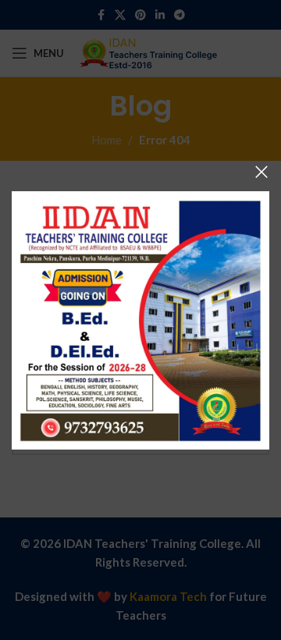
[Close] (261, 171)
